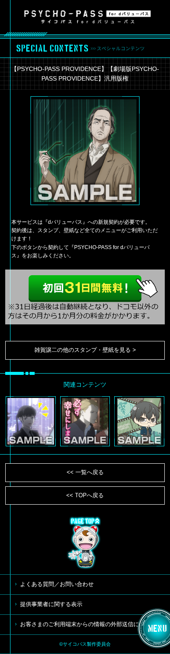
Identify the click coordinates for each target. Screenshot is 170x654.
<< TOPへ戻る (85, 495)
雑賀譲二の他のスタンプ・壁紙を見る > (85, 350)
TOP (85, 543)
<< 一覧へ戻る (85, 472)
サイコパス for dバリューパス (87, 17)
